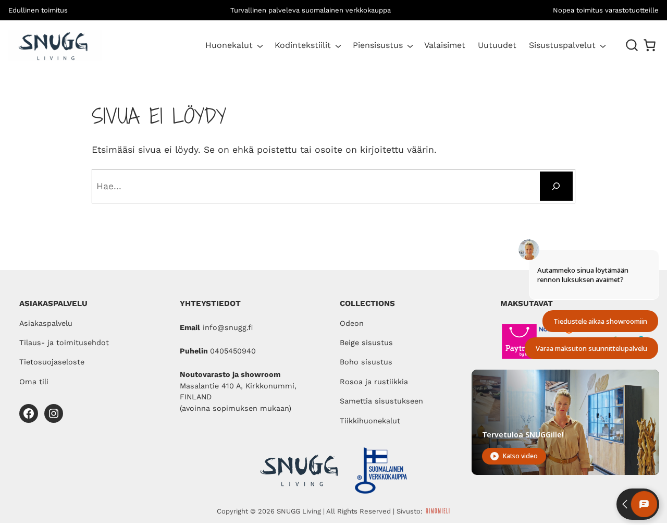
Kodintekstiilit (303, 45)
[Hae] (556, 186)
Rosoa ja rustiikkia (374, 381)
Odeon (352, 323)
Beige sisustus (366, 342)
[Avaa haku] (632, 45)
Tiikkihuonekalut (370, 421)
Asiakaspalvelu (45, 323)
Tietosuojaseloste (51, 362)
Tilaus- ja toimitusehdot (64, 342)
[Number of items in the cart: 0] (649, 45)
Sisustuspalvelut (562, 45)
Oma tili (33, 381)
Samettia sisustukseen (381, 401)
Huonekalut (229, 45)
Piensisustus (378, 45)
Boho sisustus (366, 362)
